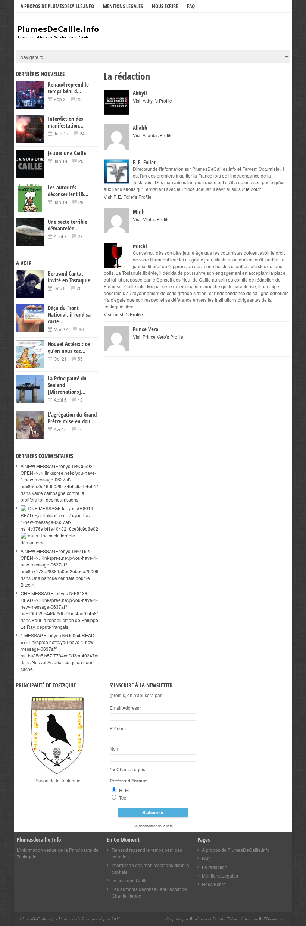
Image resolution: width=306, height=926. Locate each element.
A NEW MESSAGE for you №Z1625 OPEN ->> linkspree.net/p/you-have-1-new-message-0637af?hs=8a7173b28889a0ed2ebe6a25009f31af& (66, 561)
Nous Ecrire (165, 6)
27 (80, 236)
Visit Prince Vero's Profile (158, 336)
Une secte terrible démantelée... (67, 225)
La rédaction (214, 867)
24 (82, 133)
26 (81, 161)
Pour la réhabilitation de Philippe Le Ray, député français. (59, 623)
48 (80, 399)
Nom (114, 748)
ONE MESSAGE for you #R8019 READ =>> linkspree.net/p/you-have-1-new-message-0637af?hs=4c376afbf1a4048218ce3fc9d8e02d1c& (65, 518)
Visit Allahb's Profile (153, 135)
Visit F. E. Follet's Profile (128, 197)
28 (81, 202)
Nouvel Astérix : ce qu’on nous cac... (69, 347)
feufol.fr (253, 189)
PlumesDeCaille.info (37, 919)
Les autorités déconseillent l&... (68, 190)
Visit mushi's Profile (123, 314)
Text (123, 797)
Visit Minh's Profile (151, 219)
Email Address (125, 707)
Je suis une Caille (67, 153)
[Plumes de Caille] (72, 32)
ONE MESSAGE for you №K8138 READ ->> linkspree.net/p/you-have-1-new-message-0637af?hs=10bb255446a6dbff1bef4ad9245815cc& (65, 603)
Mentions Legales (123, 6)
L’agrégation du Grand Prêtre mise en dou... (72, 418)
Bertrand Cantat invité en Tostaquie (69, 277)
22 (79, 99)
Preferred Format (128, 780)
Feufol (217, 919)
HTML (125, 790)
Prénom (118, 728)
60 (81, 329)
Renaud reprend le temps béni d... (68, 88)
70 (79, 288)
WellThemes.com (272, 919)
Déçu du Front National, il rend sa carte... (69, 314)
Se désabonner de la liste (153, 825)
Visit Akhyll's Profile (152, 100)
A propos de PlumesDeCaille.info (57, 6)
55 (80, 358)
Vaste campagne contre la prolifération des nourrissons (52, 496)
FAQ (191, 6)
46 (80, 429)
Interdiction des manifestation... (66, 122)
